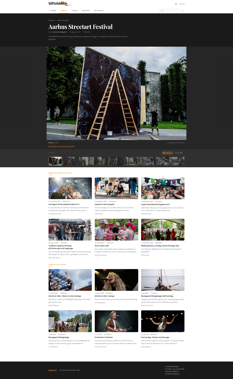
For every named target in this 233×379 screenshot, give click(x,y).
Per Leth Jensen (55, 258)
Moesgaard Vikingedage (59, 337)
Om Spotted (98, 10)
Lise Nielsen (54, 347)
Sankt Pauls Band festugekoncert (155, 204)
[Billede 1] (55, 161)
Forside (53, 10)
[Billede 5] (108, 161)
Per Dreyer (99, 214)
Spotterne (86, 10)
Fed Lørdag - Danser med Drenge (155, 337)
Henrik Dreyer (147, 214)
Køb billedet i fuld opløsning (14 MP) (61, 146)
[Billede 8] (148, 161)
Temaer (74, 10)
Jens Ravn (146, 255)
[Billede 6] (122, 161)
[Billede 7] (135, 161)
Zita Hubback (54, 305)
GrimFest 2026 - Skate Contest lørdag (65, 296)
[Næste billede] (181, 93)
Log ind (181, 4)
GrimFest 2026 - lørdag (104, 296)
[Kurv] (176, 4)
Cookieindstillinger (172, 366)
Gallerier (63, 10)
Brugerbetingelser (172, 371)
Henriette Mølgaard (60, 32)
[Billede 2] (68, 161)
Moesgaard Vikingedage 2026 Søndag (157, 296)
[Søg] (182, 10)
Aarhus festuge (62, 20)
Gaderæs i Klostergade (104, 204)
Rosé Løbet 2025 (102, 245)
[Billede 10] (175, 161)
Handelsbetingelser (172, 374)
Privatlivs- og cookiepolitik (174, 369)
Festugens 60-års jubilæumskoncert (64, 204)
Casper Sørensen (55, 214)
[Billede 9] (162, 161)
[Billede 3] (82, 161)
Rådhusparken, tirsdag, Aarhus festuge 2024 (160, 245)
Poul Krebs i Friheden (104, 337)
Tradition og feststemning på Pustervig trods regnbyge (61, 247)
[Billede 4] (95, 161)
